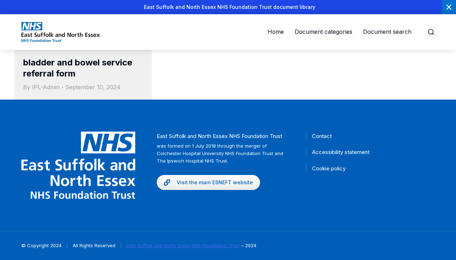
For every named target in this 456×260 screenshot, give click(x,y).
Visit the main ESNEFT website (215, 182)
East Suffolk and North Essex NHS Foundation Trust (183, 245)
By (41, 87)
